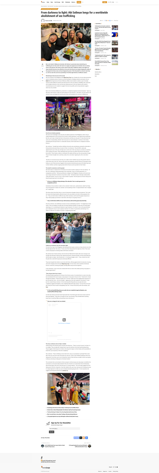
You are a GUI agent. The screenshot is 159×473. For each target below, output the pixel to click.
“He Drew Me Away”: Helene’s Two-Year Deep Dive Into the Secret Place (62, 412)
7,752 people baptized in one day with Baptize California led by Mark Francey (62, 416)
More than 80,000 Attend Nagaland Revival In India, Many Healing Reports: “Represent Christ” (102, 42)
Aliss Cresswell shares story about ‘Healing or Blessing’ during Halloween (62, 414)
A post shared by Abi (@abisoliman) (64, 339)
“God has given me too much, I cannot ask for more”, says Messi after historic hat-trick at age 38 (103, 27)
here (47, 287)
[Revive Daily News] (43, 2)
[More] (112, 21)
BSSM (47, 81)
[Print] (110, 21)
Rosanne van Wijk (48, 20)
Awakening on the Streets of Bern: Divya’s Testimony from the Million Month (63, 407)
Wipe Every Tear (67, 77)
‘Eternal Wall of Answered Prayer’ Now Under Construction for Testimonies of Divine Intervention (103, 62)
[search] (110, 2)
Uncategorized (97, 30)
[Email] (108, 21)
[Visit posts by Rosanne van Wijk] (43, 20)
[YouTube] (117, 467)
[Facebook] (113, 467)
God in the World (46, 8)
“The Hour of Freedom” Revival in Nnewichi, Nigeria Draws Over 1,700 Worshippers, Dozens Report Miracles (103, 49)
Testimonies (54, 8)
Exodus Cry (65, 370)
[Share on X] (106, 21)
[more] (83, 2)
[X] (115, 467)
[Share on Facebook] (104, 21)
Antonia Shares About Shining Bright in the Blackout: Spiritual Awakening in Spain (63, 409)
